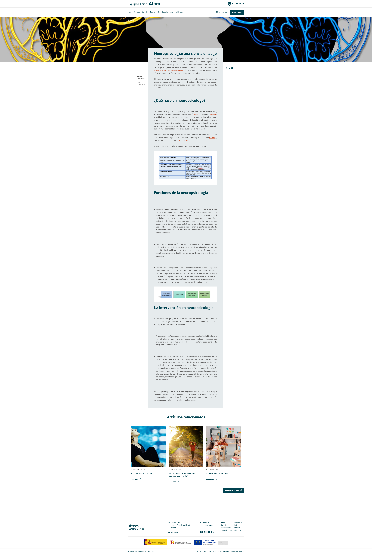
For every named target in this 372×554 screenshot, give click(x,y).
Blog (218, 12)
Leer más (134, 479)
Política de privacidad (221, 551)
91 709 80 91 (238, 3)
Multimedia (179, 12)
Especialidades (167, 12)
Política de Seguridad (203, 551)
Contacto (225, 12)
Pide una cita (237, 12)
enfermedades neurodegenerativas (168, 70)
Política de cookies (237, 551)
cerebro (212, 137)
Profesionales (155, 12)
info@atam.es (176, 532)
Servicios (145, 12)
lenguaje (213, 114)
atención (195, 114)
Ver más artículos (232, 490)
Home (130, 12)
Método (137, 12)
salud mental (183, 140)
